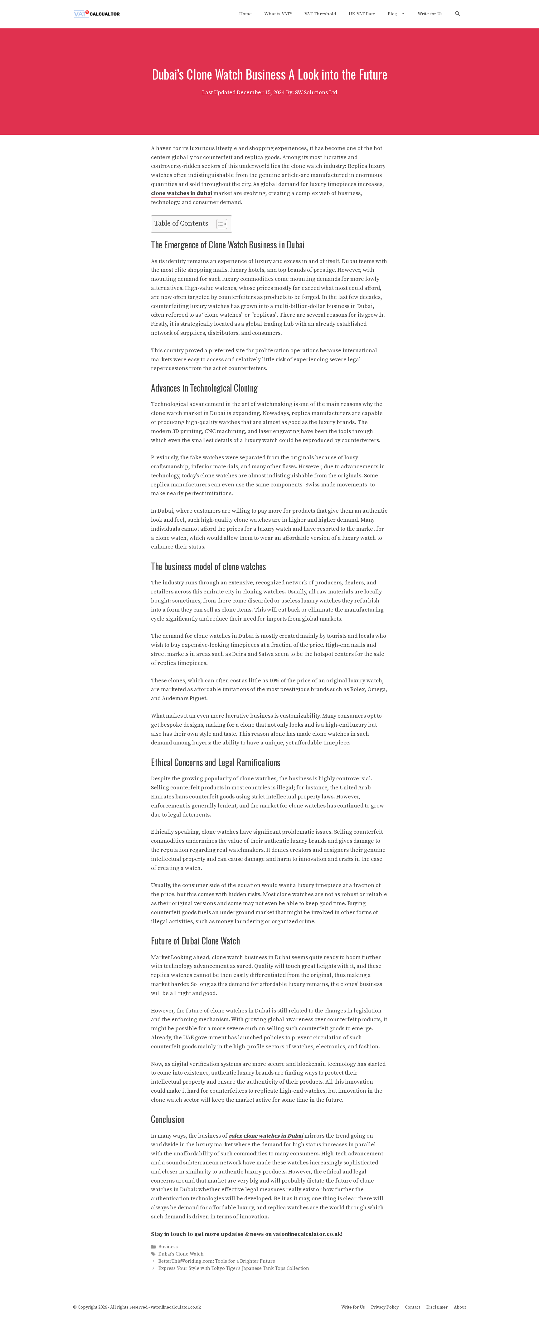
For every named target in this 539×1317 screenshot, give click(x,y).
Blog (392, 14)
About (460, 1307)
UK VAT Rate (362, 14)
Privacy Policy (385, 1307)
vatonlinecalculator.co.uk (307, 1234)
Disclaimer (437, 1307)
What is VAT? (278, 14)
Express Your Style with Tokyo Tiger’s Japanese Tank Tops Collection (233, 1269)
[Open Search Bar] (457, 14)
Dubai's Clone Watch (181, 1254)
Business (168, 1247)
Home (245, 14)
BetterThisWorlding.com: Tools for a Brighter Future (216, 1262)
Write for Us (430, 14)
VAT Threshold (320, 14)
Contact (412, 1307)
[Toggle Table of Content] (218, 224)
